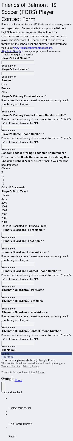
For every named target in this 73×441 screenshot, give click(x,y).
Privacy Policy (31, 366)
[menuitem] (40, 403)
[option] (36, 168)
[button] (36, 353)
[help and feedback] (3, 386)
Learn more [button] (53, 51)
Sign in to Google (11, 51)
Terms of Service (10, 366)
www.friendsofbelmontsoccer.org (32, 47)
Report (41, 372)
